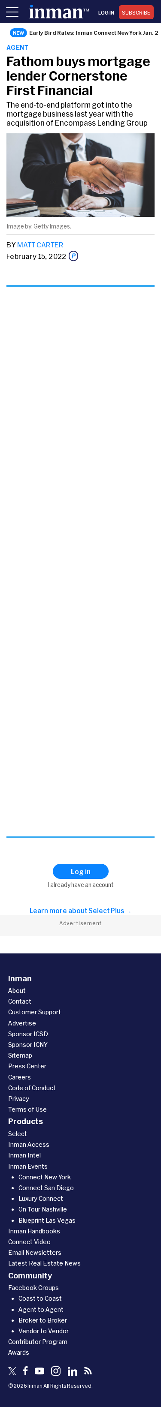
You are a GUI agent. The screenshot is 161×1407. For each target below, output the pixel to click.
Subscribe (136, 12)
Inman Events (28, 1166)
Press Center (27, 1066)
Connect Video (29, 1241)
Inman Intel (24, 1155)
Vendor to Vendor (43, 1331)
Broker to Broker (42, 1320)
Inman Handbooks (34, 1231)
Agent (17, 47)
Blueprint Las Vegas (47, 1220)
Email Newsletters (34, 1252)
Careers (19, 1077)
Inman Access (28, 1144)
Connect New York (44, 1177)
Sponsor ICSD (28, 1033)
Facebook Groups (33, 1287)
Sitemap (20, 1055)
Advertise (22, 1023)
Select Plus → (110, 910)
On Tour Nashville (42, 1209)
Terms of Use (27, 1109)
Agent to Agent (41, 1309)
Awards (18, 1352)
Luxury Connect (40, 1198)
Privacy (18, 1098)
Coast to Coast (40, 1298)
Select (17, 1133)
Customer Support (34, 1012)
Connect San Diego (46, 1187)
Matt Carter (40, 245)
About (17, 990)
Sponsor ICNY (28, 1044)
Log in (106, 12)
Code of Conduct (32, 1087)
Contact (19, 1001)
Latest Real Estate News (44, 1263)
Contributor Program (37, 1341)
